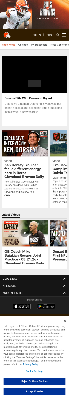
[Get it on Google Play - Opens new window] (46, 308)
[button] (34, 83)
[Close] (65, 321)
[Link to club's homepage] (7, 33)
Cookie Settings (34, 371)
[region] (34, 357)
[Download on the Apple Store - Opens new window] (21, 307)
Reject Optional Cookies (34, 381)
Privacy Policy (30, 364)
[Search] (57, 35)
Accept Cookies (34, 391)
